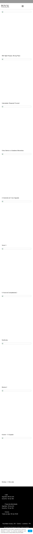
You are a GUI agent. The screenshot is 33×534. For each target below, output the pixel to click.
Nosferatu (5, 340)
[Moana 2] (16, 343)
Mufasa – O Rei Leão (8, 482)
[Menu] (23, 6)
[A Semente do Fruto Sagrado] (16, 154)
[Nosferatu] (16, 296)
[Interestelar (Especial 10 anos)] (16, 59)
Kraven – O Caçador (8, 434)
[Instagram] (13, 518)
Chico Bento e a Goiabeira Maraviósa (12, 150)
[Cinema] (3, 512)
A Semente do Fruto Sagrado (10, 198)
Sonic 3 (4, 245)
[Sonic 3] (16, 201)
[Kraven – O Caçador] (16, 391)
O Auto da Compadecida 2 (9, 292)
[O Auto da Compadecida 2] (16, 249)
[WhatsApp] (30, 6)
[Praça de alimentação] (3, 504)
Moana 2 (4, 387)
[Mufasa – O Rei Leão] (16, 438)
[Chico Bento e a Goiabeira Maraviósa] (16, 107)
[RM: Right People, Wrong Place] (16, 12)
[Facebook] (16, 518)
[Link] (5, 6)
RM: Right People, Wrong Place (11, 56)
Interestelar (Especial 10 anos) (10, 103)
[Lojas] (3, 495)
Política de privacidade (17, 532)
